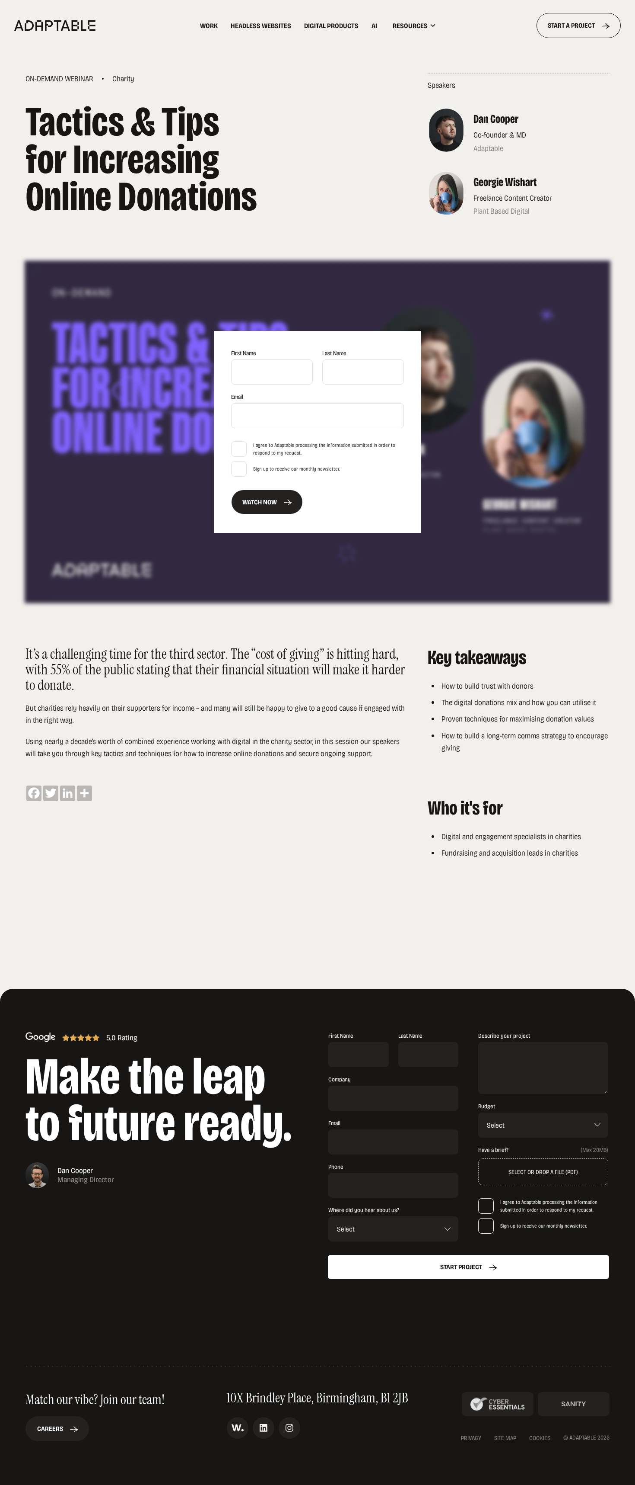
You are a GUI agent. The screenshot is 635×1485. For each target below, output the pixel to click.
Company (339, 1079)
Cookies (539, 1438)
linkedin (263, 1428)
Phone (335, 1166)
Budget (486, 1106)
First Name (243, 353)
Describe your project (504, 1035)
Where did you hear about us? (363, 1210)
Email (237, 396)
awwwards (237, 1428)
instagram (289, 1428)
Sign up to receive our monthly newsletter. (296, 468)
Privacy (471, 1437)
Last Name (334, 353)
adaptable (82, 25)
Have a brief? (493, 1149)
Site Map (505, 1437)
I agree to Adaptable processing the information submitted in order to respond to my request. (324, 448)
